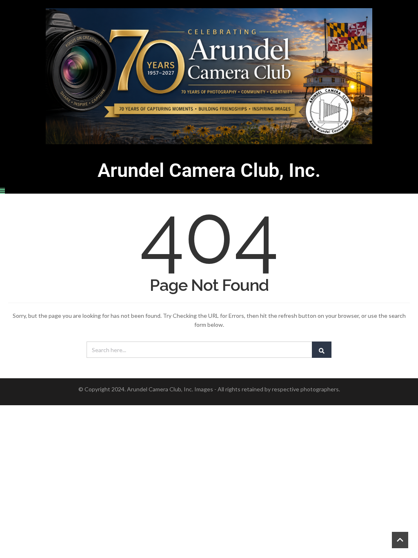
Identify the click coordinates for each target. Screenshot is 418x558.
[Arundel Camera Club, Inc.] (209, 76)
